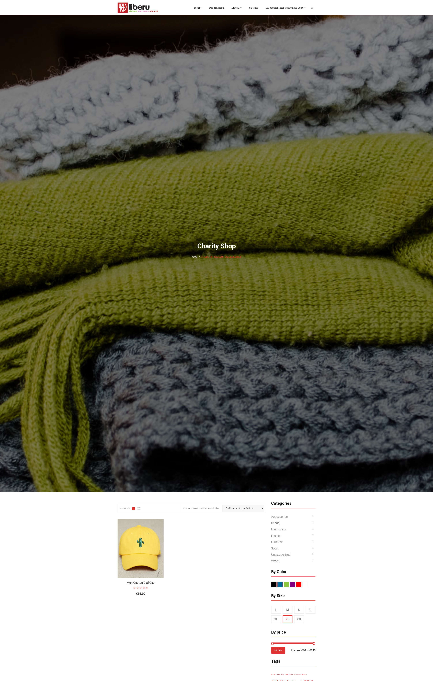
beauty (288, 674)
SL (310, 609)
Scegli (132, 604)
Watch (275, 561)
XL (276, 619)
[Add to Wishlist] (152, 604)
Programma (216, 7)
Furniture (277, 542)
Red (301, 584)
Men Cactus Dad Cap (141, 582)
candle (300, 674)
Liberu (235, 7)
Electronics (278, 529)
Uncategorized (281, 554)
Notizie (253, 7)
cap (305, 674)
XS (287, 619)
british (294, 674)
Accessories (279, 516)
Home (194, 256)
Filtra (278, 650)
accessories (276, 674)
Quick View (160, 604)
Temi (197, 7)
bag (282, 674)
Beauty (275, 523)
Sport (274, 548)
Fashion (276, 535)
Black (276, 584)
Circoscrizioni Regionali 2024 (285, 7)
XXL (299, 619)
